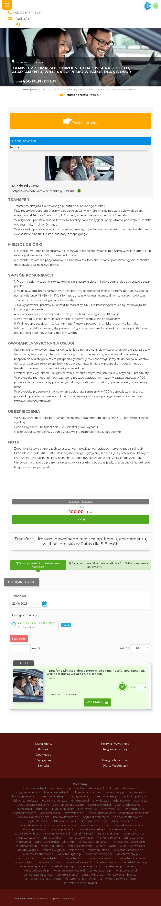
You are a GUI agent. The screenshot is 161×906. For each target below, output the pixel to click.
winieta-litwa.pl (106, 846)
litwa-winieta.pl (88, 809)
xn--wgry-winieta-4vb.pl (80, 879)
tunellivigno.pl (83, 833)
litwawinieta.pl (111, 809)
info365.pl (42, 809)
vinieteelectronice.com (129, 841)
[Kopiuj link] (79, 191)
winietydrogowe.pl (36, 870)
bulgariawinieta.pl (56, 792)
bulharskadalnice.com (86, 792)
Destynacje (43, 754)
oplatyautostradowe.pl (128, 817)
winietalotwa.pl (76, 858)
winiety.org (134, 866)
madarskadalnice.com (134, 813)
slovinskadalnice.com (128, 825)
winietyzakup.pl (67, 874)
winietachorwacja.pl (98, 854)
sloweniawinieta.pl (92, 829)
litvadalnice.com (63, 809)
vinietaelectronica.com (94, 841)
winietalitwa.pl (52, 858)
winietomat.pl (113, 866)
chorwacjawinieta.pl (24, 796)
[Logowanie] (18, 25)
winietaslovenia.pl (79, 862)
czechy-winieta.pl (53, 796)
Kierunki (43, 749)
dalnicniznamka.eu (25, 800)
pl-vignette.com (36, 821)
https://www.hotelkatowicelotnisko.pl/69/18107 (44, 191)
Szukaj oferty (43, 743)
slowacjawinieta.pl (64, 829)
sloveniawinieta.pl (64, 825)
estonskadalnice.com (129, 804)
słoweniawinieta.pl (57, 833)
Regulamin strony (115, 749)
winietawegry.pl (89, 866)
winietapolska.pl (24, 862)
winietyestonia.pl (100, 870)
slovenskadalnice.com (95, 825)
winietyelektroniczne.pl (69, 870)
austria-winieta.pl (34, 788)
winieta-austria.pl (52, 846)
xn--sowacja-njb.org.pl (122, 874)
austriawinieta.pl (60, 788)
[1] (142, 687)
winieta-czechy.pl (80, 846)
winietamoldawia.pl (103, 858)
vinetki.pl (69, 841)
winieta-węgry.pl (54, 850)
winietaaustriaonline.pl (129, 850)
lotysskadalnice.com (101, 813)
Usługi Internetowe (115, 760)
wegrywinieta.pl (27, 846)
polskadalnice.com (63, 821)
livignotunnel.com (24, 813)
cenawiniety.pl (114, 792)
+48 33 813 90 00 (27, 13)
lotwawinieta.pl (74, 813)
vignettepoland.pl (47, 841)
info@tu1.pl (22, 18)
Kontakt (43, 765)
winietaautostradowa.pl (38, 854)
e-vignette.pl (80, 800)
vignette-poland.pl (81, 837)
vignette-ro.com (108, 837)
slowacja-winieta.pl (35, 829)
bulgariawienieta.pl (27, 792)
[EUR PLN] (140, 648)
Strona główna (30, 90)
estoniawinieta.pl (99, 804)
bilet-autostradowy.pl (89, 788)
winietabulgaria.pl (69, 854)
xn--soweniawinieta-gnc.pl (43, 879)
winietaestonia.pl (27, 858)
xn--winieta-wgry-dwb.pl (80, 883)
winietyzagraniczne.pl (38, 874)
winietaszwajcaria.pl (32, 866)
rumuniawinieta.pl (124, 821)
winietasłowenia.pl (62, 866)
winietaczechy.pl (127, 854)
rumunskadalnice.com (33, 825)
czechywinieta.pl (80, 796)
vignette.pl (23, 841)
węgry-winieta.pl (93, 874)
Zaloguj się (43, 760)
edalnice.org (121, 800)
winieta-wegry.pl (28, 850)
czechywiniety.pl (106, 796)
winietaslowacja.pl (107, 862)
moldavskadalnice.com (33, 817)
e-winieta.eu (101, 800)
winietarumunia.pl (51, 862)
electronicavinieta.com (33, 804)
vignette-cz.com (27, 837)
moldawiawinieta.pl (66, 817)
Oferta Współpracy (115, 765)
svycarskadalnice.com (123, 829)
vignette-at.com (108, 833)
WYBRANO (95, 702)
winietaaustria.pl (99, 850)
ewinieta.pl (24, 809)
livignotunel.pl (134, 809)
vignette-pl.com (54, 837)
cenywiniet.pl (137, 792)
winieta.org (76, 850)
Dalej (79, 519)
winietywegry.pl (126, 870)
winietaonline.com (132, 858)
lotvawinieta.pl (50, 813)
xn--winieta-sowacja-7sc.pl (118, 879)
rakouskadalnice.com (94, 821)
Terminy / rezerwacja (85, 122)
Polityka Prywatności (115, 743)
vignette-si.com (134, 837)
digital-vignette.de (54, 800)
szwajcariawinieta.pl (28, 833)
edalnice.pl (141, 800)
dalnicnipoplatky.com (136, 796)
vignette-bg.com (134, 833)
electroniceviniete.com (68, 804)
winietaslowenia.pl (135, 862)
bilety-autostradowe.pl (123, 788)
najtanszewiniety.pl (96, 817)
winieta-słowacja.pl (132, 846)
